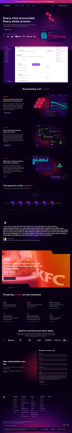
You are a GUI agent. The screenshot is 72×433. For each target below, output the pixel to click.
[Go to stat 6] (17, 209)
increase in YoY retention (53, 197)
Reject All (53, 429)
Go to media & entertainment (32, 321)
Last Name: (41, 362)
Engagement (7, 145)
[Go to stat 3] (7, 209)
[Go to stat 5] (13, 209)
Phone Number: (42, 367)
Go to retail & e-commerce (55, 308)
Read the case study (9, 278)
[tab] (3, 242)
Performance (7, 112)
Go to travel (52, 321)
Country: (40, 371)
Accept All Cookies (61, 429)
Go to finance (29, 308)
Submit (41, 381)
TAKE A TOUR (36, 64)
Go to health (5, 308)
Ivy (5, 176)
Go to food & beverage (7, 321)
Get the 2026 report (49, 1)
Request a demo (63, 5)
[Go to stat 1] (4, 209)
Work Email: (41, 353)
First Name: (41, 358)
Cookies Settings (45, 429)
